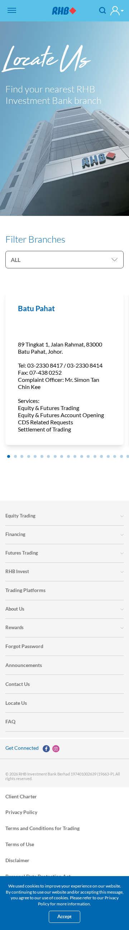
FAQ (10, 721)
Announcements (23, 665)
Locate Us (16, 703)
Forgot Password (24, 646)
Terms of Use (19, 844)
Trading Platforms (25, 590)
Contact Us (17, 684)
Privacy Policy (21, 812)
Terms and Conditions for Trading (42, 828)
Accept (64, 916)
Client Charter (21, 796)
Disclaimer (17, 860)
